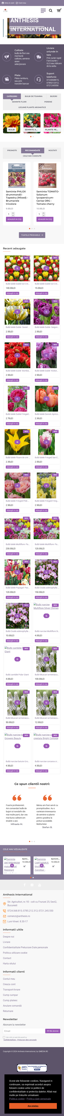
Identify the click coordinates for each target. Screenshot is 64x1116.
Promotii (12, 150)
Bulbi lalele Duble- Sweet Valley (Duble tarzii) (18, 327)
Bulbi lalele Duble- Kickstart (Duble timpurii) (47, 371)
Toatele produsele (30, 235)
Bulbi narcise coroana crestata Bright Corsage (47, 761)
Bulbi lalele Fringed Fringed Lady (47, 501)
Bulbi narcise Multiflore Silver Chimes (47, 631)
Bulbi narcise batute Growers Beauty (18, 761)
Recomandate (32, 150)
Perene (48, 102)
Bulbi (11, 129)
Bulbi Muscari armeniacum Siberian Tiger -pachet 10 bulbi (47, 718)
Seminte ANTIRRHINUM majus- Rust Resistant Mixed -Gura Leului (25, 859)
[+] (13, 213)
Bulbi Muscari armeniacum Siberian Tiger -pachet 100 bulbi (47, 674)
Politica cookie (17, 1099)
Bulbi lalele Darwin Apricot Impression (47, 414)
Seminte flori (19, 102)
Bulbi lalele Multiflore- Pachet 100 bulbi (18, 544)
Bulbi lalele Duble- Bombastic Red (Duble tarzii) (18, 371)
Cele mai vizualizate (15, 849)
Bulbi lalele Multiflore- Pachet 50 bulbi (47, 544)
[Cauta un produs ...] (50, 10)
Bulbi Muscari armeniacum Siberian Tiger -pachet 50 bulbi (18, 718)
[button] (30, 136)
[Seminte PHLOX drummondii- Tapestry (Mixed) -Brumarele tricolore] (16, 175)
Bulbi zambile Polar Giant (17, 674)
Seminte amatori (32, 129)
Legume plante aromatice (32, 107)
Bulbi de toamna (33, 96)
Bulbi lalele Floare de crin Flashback (18, 457)
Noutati (53, 150)
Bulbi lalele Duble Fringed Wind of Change (18, 414)
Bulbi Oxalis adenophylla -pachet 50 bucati (47, 587)
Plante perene (52, 129)
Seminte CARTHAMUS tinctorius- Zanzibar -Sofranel (55, 859)
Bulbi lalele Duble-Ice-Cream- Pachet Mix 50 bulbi (18, 284)
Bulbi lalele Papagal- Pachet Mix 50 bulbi (18, 587)
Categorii (12, 96)
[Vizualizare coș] (59, 10)
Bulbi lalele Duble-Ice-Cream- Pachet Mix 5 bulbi (47, 284)
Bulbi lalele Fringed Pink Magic (18, 501)
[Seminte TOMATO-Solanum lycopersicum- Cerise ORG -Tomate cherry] (47, 175)
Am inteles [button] (33, 1106)
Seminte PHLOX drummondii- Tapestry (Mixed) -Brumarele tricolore (17, 197)
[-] (13, 215)
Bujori (53, 96)
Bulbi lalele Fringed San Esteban (47, 457)
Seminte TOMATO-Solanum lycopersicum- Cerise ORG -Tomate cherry (47, 197)
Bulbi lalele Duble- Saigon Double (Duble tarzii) (47, 327)
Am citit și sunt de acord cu (20, 1038)
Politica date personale (39, 1099)
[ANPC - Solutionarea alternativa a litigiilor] (32, 1068)
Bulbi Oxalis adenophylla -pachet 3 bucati (18, 631)
